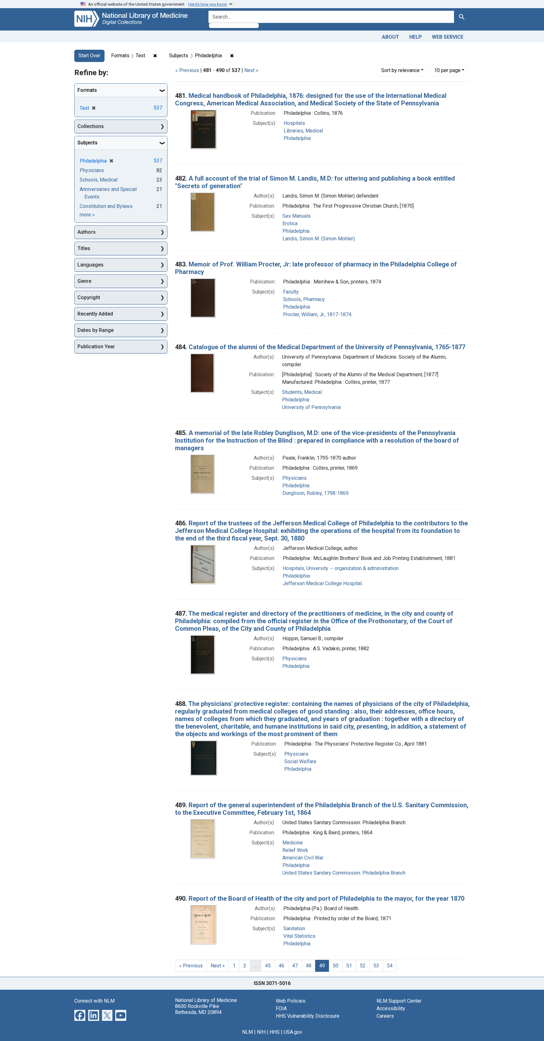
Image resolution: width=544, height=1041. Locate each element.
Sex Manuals (296, 216)
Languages (90, 265)
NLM (247, 1032)
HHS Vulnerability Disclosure (307, 1016)
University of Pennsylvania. (312, 407)
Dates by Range (95, 330)
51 (349, 966)
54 (390, 966)
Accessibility (391, 1008)
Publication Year (96, 347)
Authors (86, 232)
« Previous (187, 70)
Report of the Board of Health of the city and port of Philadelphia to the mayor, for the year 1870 (326, 898)
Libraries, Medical (303, 131)
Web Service (447, 37)
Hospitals (294, 123)
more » (87, 215)
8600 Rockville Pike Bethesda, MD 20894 (198, 1009)
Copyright (88, 297)
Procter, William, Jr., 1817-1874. (317, 314)
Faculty (291, 292)
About (390, 37)
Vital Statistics (299, 936)
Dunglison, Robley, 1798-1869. (315, 493)
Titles (83, 248)
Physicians (294, 478)
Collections (90, 126)
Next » (251, 70)
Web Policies (290, 1001)
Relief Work (295, 850)
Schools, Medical (98, 180)
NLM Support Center (399, 1001)
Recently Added (95, 314)
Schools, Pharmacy (304, 299)
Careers (385, 1016)
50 (335, 966)
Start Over (89, 56)
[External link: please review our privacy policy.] (79, 1015)
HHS (274, 1032)
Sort (400, 70)
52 (363, 966)
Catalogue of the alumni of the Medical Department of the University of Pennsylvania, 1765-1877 (327, 347)
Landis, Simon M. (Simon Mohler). (319, 239)
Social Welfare (300, 761)
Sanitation (294, 929)
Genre (84, 281)
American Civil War (302, 858)
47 (295, 966)
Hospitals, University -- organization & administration (341, 568)
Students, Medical (302, 392)
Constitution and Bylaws (106, 206)
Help (415, 37)
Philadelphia (297, 138)
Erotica (290, 224)
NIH (261, 1032)
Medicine (292, 843)
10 (447, 70)
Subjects (87, 143)
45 (268, 966)
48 (308, 966)
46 (281, 966)
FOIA (281, 1008)
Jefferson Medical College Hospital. (323, 583)
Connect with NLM (94, 1001)
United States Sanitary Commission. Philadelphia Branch (343, 873)
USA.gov (293, 1032)
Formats (87, 90)
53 (376, 966)
